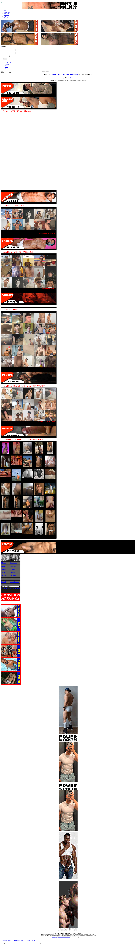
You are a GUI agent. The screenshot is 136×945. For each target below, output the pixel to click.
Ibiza (12, 579)
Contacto (34, 940)
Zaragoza (13, 566)
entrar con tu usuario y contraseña (65, 74)
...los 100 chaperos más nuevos (48, 367)
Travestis (67, 929)
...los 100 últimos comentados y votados (45, 421)
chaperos (60, 928)
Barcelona (13, 563)
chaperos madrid (66, 928)
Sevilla (3, 572)
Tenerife (3, 582)
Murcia (12, 572)
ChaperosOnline (75, 930)
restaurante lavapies (61, 930)
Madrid (3, 563)
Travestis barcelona (73, 929)
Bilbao (3, 566)
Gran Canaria (14, 582)
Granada (4, 579)
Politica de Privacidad (26, 940)
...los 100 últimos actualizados (48, 288)
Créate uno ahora (72, 78)
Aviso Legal (4, 940)
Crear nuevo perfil (6, 67)
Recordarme (6, 56)
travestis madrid (62, 929)
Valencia (4, 569)
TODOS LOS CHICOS (10, 589)
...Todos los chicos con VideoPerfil (46, 233)
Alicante (13, 569)
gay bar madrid (68, 930)
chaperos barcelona (73, 928)
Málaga (3, 575)
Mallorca (13, 575)
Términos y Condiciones (14, 940)
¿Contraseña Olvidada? (8, 63)
